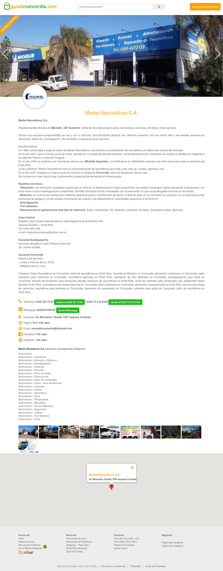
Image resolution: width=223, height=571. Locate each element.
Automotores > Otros (29, 396)
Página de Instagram (172, 545)
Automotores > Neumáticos (32, 392)
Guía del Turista (74, 551)
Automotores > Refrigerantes (33, 399)
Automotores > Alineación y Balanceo (37, 360)
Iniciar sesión (120, 548)
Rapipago (71, 544)
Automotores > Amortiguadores (34, 363)
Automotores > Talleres (30, 412)
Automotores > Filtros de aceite (34, 373)
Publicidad (135, 566)
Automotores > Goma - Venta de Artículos (40, 383)
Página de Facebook (172, 542)
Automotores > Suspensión (32, 409)
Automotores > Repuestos (31, 402)
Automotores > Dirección (31, 370)
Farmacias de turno (76, 538)
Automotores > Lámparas (31, 386)
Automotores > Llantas (30, 389)
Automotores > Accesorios (32, 356)
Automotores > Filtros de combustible (37, 379)
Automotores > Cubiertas (31, 366)
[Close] (132, 468)
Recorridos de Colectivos (79, 541)
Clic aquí (44, 322)
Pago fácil (83, 544)
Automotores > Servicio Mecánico (35, 406)
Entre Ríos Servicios (76, 548)
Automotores (25, 353)
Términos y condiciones (113, 566)
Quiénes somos (26, 541)
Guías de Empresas (155, 566)
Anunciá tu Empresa (205, 6)
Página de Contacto (124, 544)
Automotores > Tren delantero (33, 415)
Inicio (21, 538)
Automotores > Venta (29, 419)
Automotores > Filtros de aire (33, 376)
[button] (111, 487)
